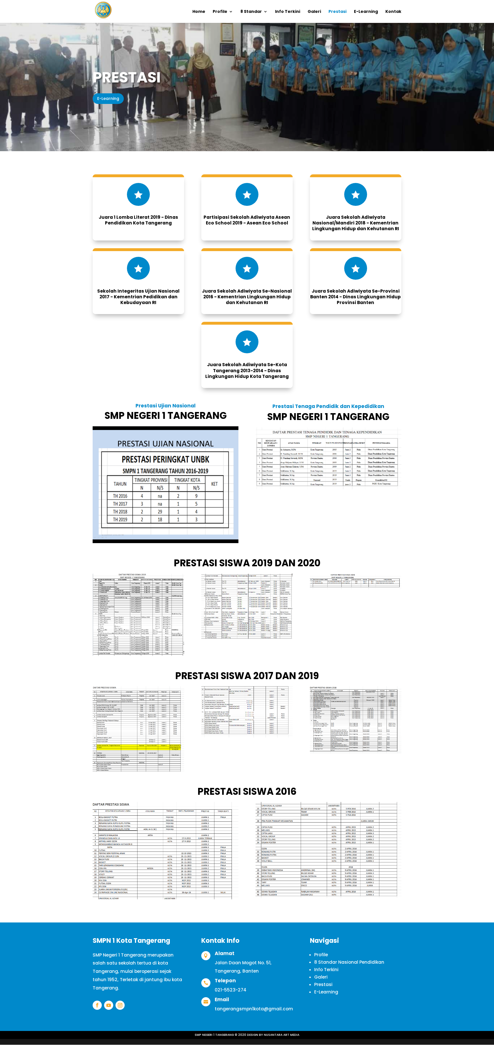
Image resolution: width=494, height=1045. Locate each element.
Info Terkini (287, 11)
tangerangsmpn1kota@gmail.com (254, 1009)
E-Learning (366, 11)
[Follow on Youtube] (108, 1005)
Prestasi (337, 11)
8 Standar (251, 11)
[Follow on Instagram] (120, 1005)
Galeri (314, 11)
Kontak (393, 11)
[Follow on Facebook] (97, 1005)
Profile (220, 11)
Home (198, 11)
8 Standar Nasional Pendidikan (349, 962)
